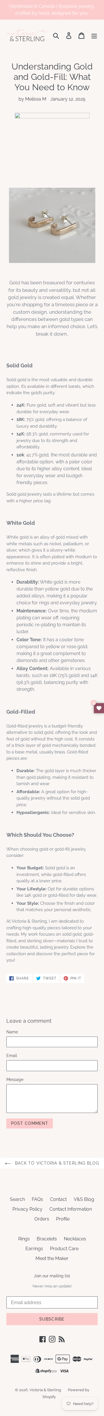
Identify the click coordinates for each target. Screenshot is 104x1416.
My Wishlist (99, 708)
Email (11, 1055)
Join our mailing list (52, 1276)
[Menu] (94, 35)
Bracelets (47, 1239)
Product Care (64, 1248)
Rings (24, 1239)
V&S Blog (84, 1199)
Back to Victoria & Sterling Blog (56, 1163)
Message (14, 1079)
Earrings (34, 1248)
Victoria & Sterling (45, 1390)
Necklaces (75, 1239)
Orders (41, 1219)
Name (12, 1032)
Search (17, 1199)
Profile (63, 1219)
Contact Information (70, 1209)
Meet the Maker (52, 1258)
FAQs (37, 1199)
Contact (58, 1199)
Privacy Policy (27, 1209)
